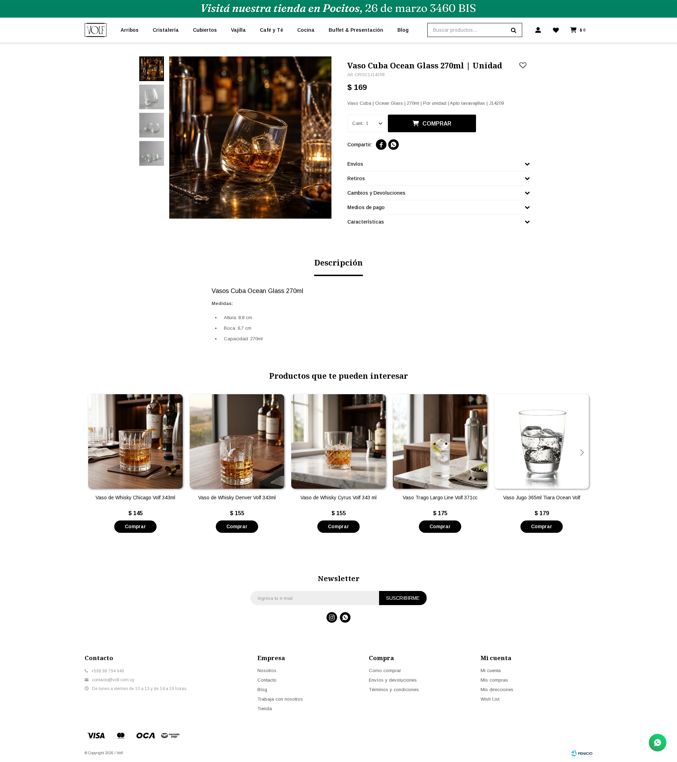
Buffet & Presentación (356, 30)
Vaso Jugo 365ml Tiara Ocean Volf (541, 497)
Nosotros (266, 670)
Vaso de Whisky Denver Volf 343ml (237, 497)
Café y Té (271, 30)
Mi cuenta (491, 670)
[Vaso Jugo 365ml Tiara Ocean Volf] (541, 441)
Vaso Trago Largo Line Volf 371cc (440, 497)
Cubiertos (205, 30)
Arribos (130, 30)
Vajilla (238, 30)
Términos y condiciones (394, 689)
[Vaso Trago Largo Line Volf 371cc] (440, 441)
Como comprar (385, 670)
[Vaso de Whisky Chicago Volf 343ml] (135, 441)
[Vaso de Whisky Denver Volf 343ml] (237, 441)
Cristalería (166, 30)
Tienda (264, 708)
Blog (403, 30)
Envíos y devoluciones (393, 680)
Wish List (490, 699)
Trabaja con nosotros (280, 699)
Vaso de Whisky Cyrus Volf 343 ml (338, 497)
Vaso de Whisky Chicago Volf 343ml (135, 497)
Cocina (306, 30)
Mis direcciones (497, 689)
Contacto (266, 680)
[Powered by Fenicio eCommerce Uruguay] (581, 753)
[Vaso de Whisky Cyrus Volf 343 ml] (338, 441)
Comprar (436, 124)
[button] (582, 452)
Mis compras (494, 680)
